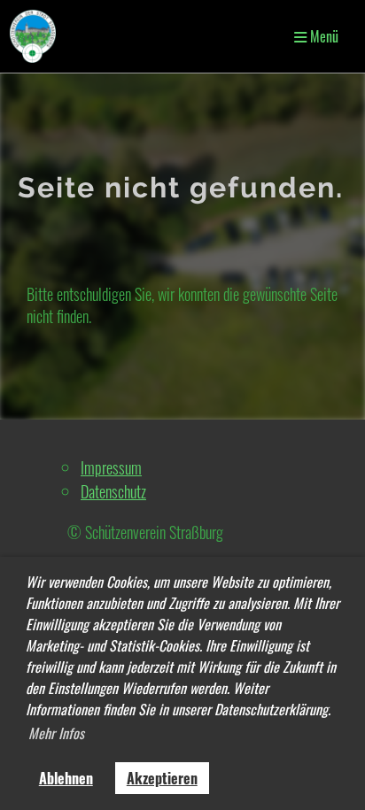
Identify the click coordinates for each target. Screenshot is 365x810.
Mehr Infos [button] (56, 733)
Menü (322, 36)
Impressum (111, 467)
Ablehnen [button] (66, 778)
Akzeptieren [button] (162, 778)
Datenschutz (113, 491)
